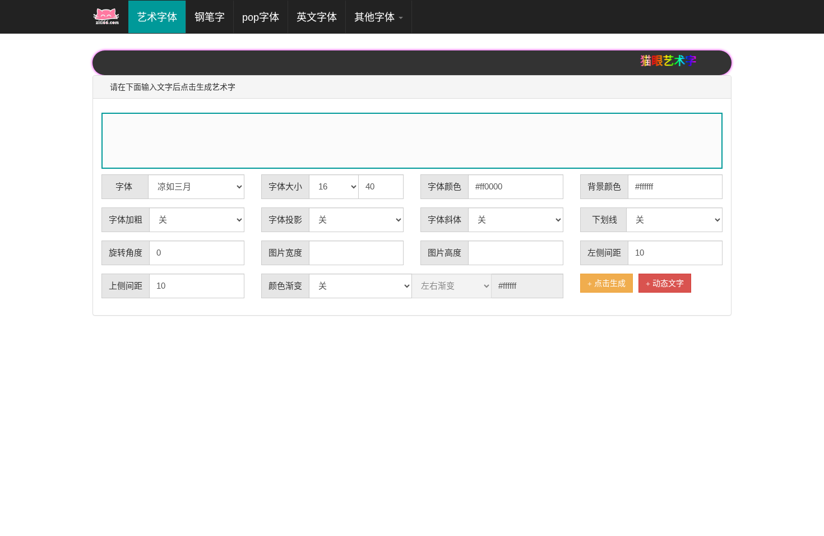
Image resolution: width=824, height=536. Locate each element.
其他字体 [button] (375, 17)
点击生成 (609, 283)
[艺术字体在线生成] (106, 17)
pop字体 (260, 17)
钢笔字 (210, 17)
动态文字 (667, 283)
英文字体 (317, 17)
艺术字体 (161, 17)
